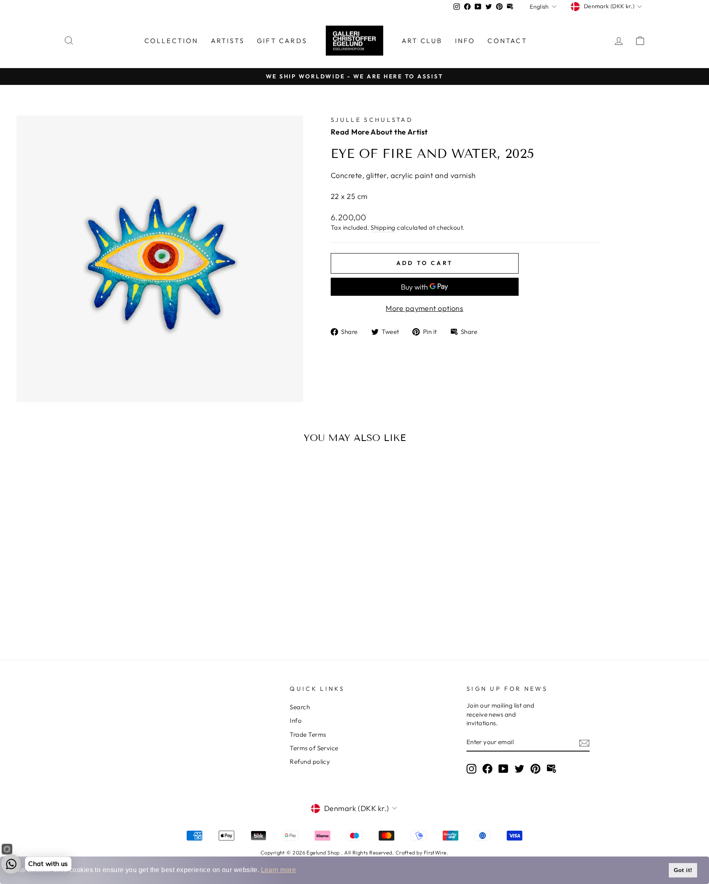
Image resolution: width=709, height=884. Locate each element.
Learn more (278, 869)
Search (300, 707)
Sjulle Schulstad (372, 119)
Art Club (422, 41)
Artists (228, 41)
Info (465, 41)
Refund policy (310, 761)
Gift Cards (282, 41)
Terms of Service (314, 748)
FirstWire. (436, 852)
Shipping (383, 227)
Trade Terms (308, 734)
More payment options (424, 308)
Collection (171, 41)
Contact (507, 41)
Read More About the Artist (379, 132)
